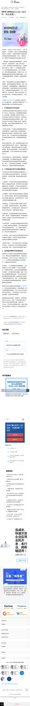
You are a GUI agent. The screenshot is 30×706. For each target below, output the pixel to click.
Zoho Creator (15, 333)
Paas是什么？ (13, 448)
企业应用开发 (9, 588)
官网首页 (6, 7)
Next (27, 390)
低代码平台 (21, 7)
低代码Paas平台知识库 (13, 7)
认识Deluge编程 (13, 451)
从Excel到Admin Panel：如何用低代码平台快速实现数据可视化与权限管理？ (15, 495)
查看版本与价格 (22, 560)
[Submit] (26, 690)
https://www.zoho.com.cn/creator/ (13, 324)
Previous (2, 390)
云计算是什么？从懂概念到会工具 (15, 519)
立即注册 (15, 434)
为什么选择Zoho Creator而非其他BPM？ (17, 461)
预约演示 (15, 439)
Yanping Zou (23, 17)
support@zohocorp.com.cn (11, 683)
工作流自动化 (9, 100)
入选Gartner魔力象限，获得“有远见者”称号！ (17, 456)
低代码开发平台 (13, 316)
